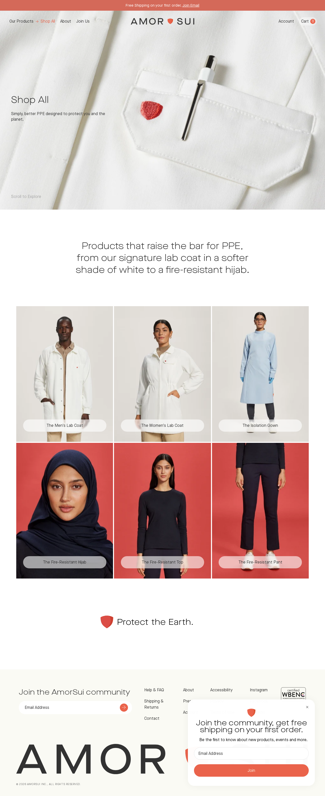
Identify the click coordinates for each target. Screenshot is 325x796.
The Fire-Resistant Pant (260, 562)
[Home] (162, 21)
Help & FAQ (154, 690)
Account (286, 21)
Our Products (21, 21)
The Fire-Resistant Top (162, 562)
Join (251, 770)
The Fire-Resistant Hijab (64, 562)
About (65, 21)
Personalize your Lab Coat (186, 5)
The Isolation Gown (260, 425)
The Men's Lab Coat (64, 425)
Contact (151, 718)
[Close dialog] (307, 707)
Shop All (48, 21)
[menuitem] (32, 21)
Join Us (83, 21)
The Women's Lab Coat (162, 425)
